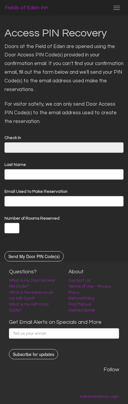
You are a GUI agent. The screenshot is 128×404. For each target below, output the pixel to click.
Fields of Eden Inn (26, 7)
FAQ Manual (79, 304)
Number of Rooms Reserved (32, 218)
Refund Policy (81, 298)
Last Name (15, 165)
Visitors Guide (81, 310)
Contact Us (79, 280)
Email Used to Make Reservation (36, 191)
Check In (12, 138)
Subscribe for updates (33, 354)
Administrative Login (99, 396)
